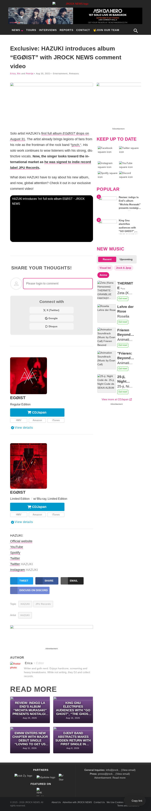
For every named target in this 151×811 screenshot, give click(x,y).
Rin (19, 73)
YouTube (16, 547)
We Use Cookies (115, 802)
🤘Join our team (106, 30)
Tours (31, 30)
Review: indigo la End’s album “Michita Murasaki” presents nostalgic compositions (30, 708)
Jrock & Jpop (123, 267)
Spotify (15, 552)
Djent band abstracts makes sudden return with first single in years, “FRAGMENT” (73, 738)
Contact (83, 30)
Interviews (48, 30)
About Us (56, 802)
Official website (21, 541)
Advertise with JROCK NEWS (77, 802)
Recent (107, 259)
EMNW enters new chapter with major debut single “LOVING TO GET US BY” (30, 738)
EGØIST (17, 397)
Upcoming (126, 259)
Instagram (17, 570)
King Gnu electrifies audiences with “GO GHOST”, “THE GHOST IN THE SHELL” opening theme (73, 708)
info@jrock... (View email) (121, 769)
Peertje (30, 73)
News (16, 30)
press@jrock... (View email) (114, 773)
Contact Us (99, 802)
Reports (66, 30)
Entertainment (60, 73)
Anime (103, 275)
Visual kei (105, 267)
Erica (13, 73)
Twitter (15, 558)
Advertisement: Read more (110, 777)
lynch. (75, 145)
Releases (74, 73)
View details (24, 427)
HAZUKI (25, 604)
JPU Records (43, 604)
